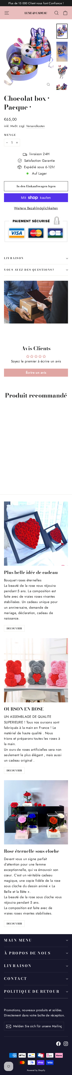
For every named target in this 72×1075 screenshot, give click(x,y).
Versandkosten (35, 126)
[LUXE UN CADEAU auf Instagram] (66, 1043)
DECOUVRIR (14, 628)
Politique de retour (32, 991)
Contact (15, 978)
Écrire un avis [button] (36, 372)
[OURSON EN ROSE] (36, 670)
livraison (14, 258)
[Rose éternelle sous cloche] (36, 812)
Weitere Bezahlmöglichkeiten (36, 208)
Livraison (18, 965)
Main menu (18, 940)
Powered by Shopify (36, 1070)
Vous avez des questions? (29, 270)
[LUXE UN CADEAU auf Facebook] (58, 1043)
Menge (10, 135)
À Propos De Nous (27, 953)
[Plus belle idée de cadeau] (36, 533)
